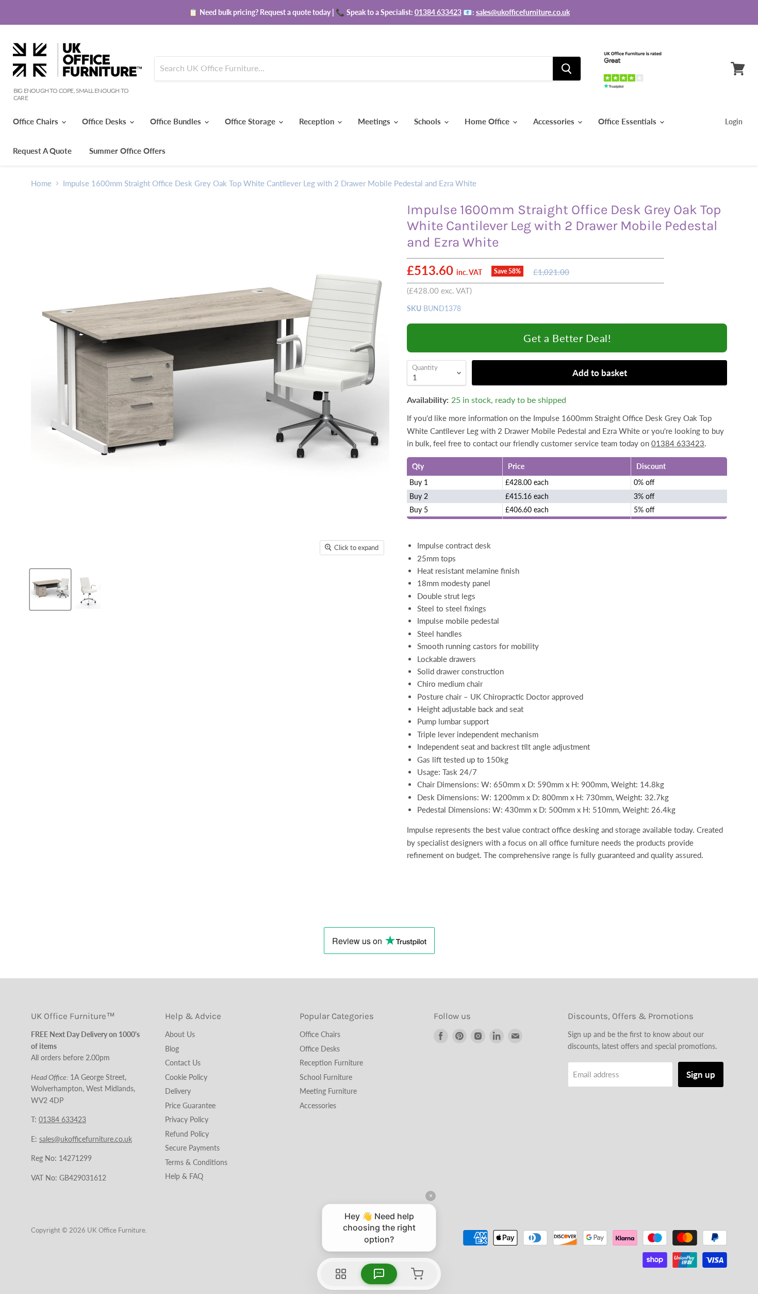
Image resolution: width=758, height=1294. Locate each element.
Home (41, 183)
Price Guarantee (190, 1105)
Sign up (700, 1074)
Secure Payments (192, 1147)
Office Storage (251, 121)
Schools (428, 121)
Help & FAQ (184, 1176)
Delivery (178, 1091)
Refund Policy (187, 1133)
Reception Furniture (331, 1062)
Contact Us (183, 1062)
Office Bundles (176, 121)
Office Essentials (628, 121)
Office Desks (105, 121)
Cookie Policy (186, 1077)
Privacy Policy (186, 1119)
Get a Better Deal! (567, 338)
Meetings (375, 121)
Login (734, 121)
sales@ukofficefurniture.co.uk (523, 12)
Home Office (488, 121)
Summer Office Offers (127, 150)
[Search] (567, 68)
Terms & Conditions (196, 1162)
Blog (172, 1048)
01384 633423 (438, 12)
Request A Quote (42, 150)
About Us (180, 1034)
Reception (317, 121)
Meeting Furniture (328, 1091)
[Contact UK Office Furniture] (379, 12)
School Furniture (326, 1077)
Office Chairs (36, 121)
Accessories (554, 121)
